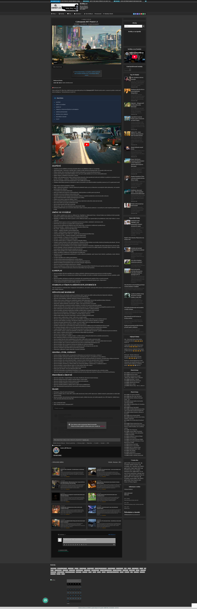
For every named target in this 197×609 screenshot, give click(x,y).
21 (78, 595)
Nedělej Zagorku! (134, 464)
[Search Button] (145, 14)
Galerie (129, 568)
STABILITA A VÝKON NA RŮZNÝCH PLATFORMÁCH (67, 109)
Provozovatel (98, 13)
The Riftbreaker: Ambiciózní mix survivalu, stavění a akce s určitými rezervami (71, 508)
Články (63, 574)
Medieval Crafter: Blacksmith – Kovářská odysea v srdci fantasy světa (72, 470)
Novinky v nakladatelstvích (106, 570)
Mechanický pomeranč (135, 380)
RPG (60, 445)
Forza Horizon (132, 437)
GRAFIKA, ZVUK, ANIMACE (62, 114)
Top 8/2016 (131, 434)
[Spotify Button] (143, 14)
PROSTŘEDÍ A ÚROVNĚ (61, 116)
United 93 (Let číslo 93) (135, 372)
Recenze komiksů (60, 572)
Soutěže (94, 572)
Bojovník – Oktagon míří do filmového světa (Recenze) (137, 105)
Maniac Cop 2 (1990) (134, 445)
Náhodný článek (108, 13)
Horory (141, 568)
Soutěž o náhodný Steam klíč (136, 455)
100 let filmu (53, 568)
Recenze (137, 570)
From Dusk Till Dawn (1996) (136, 439)
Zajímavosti (136, 572)
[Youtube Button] (141, 14)
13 (75, 592)
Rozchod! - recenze (134, 379)
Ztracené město (134, 374)
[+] (86, 544)
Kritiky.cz (83, 4)
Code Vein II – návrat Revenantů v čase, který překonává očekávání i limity (107, 508)
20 (75, 595)
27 (75, 598)
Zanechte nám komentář (94, 24)
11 (70, 592)
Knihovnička (65, 570)
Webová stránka (58, 455)
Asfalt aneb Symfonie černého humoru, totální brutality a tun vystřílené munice (134, 426)
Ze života (58, 574)
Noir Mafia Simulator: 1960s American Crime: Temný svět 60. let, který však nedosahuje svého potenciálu (72, 483)
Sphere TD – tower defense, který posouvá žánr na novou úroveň (137, 133)
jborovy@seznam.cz (135, 514)
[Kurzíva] (67, 545)
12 (73, 592)
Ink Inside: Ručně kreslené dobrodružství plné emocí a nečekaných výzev (107, 495)
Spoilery (103, 572)
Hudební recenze (58, 570)
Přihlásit (126, 489)
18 (70, 595)
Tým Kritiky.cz (89, 13)
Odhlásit (131, 489)
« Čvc (68, 603)
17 (68, 595)
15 (80, 592)
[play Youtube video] (86, 144)
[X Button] (134, 14)
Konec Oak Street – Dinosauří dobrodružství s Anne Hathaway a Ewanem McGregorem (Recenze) (137, 163)
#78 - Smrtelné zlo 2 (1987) (136, 466)
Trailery (121, 572)
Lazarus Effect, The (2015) (136, 431)
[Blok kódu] (79, 545)
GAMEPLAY (58, 107)
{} (83, 544)
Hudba (52, 570)
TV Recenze (127, 572)
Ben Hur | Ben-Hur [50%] (136, 396)
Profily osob (125, 570)
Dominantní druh (135, 463)
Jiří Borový (77, 24)
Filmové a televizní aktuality (101, 568)
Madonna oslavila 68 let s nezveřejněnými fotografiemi (137, 91)
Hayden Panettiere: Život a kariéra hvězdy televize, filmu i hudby (138, 178)
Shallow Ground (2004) (135, 453)
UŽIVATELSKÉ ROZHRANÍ (61, 112)
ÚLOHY (57, 119)
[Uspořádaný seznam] (73, 545)
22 (80, 595)
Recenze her (68, 476)
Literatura (78, 13)
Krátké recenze (87, 570)
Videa (131, 572)
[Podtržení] (69, 545)
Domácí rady (70, 568)
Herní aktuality (135, 568)
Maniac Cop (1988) (133, 444)
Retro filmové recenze (70, 572)
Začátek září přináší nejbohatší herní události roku (137, 250)
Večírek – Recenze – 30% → (115, 462)
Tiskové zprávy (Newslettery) (113, 572)
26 (73, 598)
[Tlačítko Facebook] (136, 14)
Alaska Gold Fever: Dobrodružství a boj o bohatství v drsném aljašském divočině (108, 483)
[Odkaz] (82, 545)
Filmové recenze (119, 568)
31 (68, 601)
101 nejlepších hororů (62, 568)
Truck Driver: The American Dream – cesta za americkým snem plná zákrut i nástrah (109, 470)
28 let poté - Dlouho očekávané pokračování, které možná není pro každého (132, 356)
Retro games (78, 572)
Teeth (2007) (132, 452)
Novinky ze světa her (87, 19)
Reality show (132, 570)
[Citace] (77, 545)
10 (68, 592)
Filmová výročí (90, 568)
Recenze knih (53, 572)
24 (68, 598)
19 (73, 595)
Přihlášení (112, 534)
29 (80, 598)
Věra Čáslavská (133, 429)
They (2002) (132, 450)
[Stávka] (71, 545)
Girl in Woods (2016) (135, 415)
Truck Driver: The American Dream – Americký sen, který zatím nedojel (109, 521)
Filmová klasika (83, 568)
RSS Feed (126, 494)
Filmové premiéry (111, 568)
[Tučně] (64, 545)
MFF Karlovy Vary (95, 570)
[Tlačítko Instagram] (139, 14)
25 (70, 598)
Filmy (54, 13)
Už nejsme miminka (135, 394)
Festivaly (76, 568)
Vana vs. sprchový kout (134, 447)
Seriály (62, 13)
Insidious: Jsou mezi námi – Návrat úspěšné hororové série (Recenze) (137, 192)
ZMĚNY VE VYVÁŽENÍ (60, 104)
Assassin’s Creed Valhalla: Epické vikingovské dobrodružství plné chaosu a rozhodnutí (72, 521)
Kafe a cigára (132, 384)
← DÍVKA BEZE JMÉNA (57, 462)
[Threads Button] (137, 14)
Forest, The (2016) (134, 407)
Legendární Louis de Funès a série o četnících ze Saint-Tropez (137, 118)
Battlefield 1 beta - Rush (134, 449)
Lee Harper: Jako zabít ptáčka (136, 433)
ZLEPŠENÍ (58, 102)
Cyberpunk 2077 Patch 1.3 (87, 22)
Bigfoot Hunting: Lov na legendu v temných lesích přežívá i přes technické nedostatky (72, 495)
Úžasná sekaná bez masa (136, 423)
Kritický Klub (72, 570)
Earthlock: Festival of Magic (136, 436)
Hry (70, 13)
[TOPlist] (52, 580)
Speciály (99, 572)
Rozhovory (85, 572)
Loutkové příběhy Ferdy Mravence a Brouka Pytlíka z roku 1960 (137, 295)
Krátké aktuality (79, 570)
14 (78, 592)
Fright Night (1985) (136, 468)
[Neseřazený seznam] (75, 545)
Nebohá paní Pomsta (134, 382)
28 (78, 598)
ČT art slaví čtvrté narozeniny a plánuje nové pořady (134, 473)
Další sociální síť (139, 475)
